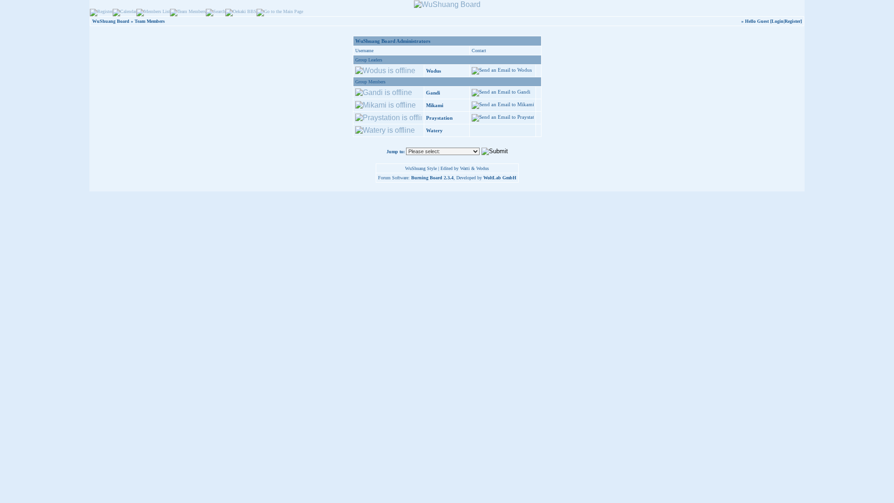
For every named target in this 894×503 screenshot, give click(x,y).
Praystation (439, 118)
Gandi (433, 92)
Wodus (433, 71)
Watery (434, 130)
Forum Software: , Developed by (447, 177)
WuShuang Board (110, 21)
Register (792, 21)
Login (778, 21)
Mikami (434, 105)
